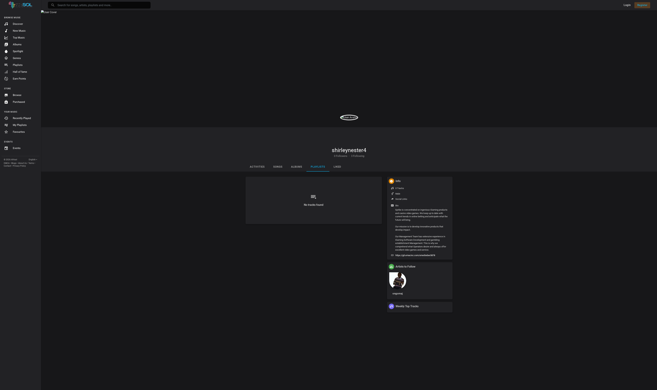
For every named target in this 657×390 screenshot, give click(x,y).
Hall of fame (20, 71)
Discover (18, 23)
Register (642, 5)
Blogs (13, 163)
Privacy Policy (19, 166)
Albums (17, 44)
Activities (257, 166)
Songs (277, 166)
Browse (17, 95)
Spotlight (18, 51)
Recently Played (22, 118)
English (32, 159)
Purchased (19, 101)
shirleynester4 (349, 150)
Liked (337, 166)
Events (17, 148)
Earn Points (19, 78)
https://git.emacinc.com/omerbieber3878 (415, 255)
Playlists (18, 65)
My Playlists (20, 125)
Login (627, 5)
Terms (31, 163)
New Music (19, 30)
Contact (7, 166)
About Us (22, 163)
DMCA (7, 163)
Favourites (19, 131)
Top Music (19, 37)
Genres (17, 58)
